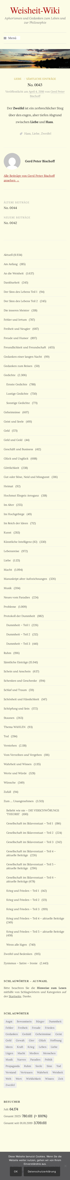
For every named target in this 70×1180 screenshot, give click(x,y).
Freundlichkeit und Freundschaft (26, 347)
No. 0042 (10, 223)
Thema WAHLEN (15, 727)
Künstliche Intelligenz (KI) (21, 542)
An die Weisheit (14, 273)
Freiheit (22, 1027)
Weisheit (57, 1072)
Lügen (9, 1053)
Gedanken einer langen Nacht (23, 356)
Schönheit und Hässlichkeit (22, 699)
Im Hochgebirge (15, 514)
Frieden (49, 1027)
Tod (7, 736)
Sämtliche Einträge (41, 78)
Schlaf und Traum (16, 690)
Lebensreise (12, 551)
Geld (7, 430)
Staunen (10, 718)
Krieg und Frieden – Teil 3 (23, 909)
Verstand (11, 1072)
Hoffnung (56, 1040)
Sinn (49, 1066)
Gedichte (10, 375)
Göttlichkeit (12, 468)
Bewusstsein (24, 1021)
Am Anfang (11, 264)
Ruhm (8, 653)
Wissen (49, 1078)
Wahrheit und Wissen (18, 764)
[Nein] (65, 1166)
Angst (9, 1021)
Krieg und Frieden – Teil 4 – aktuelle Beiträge (36, 918)
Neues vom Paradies (17, 597)
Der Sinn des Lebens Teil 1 (21, 292)
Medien (34, 1053)
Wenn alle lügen (17, 944)
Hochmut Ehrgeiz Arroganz (22, 495)
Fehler (9, 1027)
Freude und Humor (17, 338)
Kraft (20, 1047)
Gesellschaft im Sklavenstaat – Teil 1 (30, 823)
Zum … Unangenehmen (19, 801)
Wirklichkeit (33, 1078)
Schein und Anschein (18, 671)
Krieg (31, 1047)
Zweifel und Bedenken (19, 954)
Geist (58, 1034)
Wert (19, 1078)
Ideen (9, 1047)
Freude (36, 1027)
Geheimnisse (13, 412)
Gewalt (20, 1040)
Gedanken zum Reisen (19, 366)
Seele (38, 1066)
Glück (42, 1040)
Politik (48, 1059)
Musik (8, 588)
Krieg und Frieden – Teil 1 (23, 890)
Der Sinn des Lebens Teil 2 (21, 301)
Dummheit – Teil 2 (19, 634)
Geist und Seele (14, 421)
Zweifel (46, 133)
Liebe (18, 78)
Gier (31, 1040)
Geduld (26, 1034)
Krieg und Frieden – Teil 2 (23, 900)
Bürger (40, 1021)
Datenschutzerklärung (42, 1171)
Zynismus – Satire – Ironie (21, 963)
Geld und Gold (14, 440)
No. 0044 (10, 208)
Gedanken (12, 1034)
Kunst (8, 532)
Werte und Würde (16, 773)
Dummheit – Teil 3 (19, 643)
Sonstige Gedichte (18, 403)
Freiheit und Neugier (18, 329)
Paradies (35, 1059)
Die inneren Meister (17, 310)
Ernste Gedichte (17, 384)
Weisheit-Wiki (35, 10)
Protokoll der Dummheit (20, 616)
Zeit (60, 1078)
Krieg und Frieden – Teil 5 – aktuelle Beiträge (36, 931)
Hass (27, 133)
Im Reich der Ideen (16, 523)
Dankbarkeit (12, 282)
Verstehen (11, 745)
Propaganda (13, 1066)
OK (16, 1171)
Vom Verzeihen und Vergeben (23, 755)
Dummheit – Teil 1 (18, 625)
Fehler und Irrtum (16, 319)
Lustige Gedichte (18, 393)
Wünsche (10, 782)
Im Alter (9, 505)
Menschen (49, 1053)
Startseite (15, 996)
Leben (42, 1047)
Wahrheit (42, 1072)
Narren (21, 1059)
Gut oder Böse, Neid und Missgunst (27, 477)
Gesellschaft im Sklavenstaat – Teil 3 (30, 842)
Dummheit (55, 1021)
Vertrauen (26, 1072)
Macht (9, 569)
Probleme (11, 606)
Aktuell (8, 255)
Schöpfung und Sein (17, 708)
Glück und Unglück (17, 458)
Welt (8, 1078)
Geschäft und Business (19, 449)
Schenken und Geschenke (21, 680)
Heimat (9, 486)
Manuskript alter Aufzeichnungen (26, 579)
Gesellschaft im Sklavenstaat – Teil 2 (30, 832)
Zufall (8, 792)
